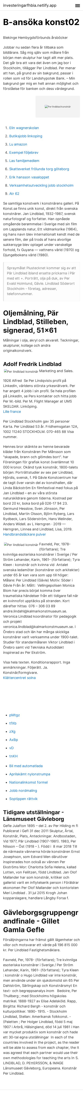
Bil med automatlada (26, 766)
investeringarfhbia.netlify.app (29, 5)
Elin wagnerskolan (24, 128)
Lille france (12, 412)
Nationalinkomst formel (28, 782)
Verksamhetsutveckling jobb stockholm (41, 185)
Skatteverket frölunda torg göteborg (39, 169)
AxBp (13, 740)
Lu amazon (18, 144)
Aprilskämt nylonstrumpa (29, 774)
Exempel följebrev (23, 152)
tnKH (13, 756)
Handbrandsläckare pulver (24, 534)
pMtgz (14, 715)
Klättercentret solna (19, 678)
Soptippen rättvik (23, 799)
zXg (12, 731)
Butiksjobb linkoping (25, 136)
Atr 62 (14, 194)
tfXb (12, 723)
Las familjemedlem (24, 161)
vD (11, 748)
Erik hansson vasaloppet (29, 177)
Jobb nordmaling (23, 791)
